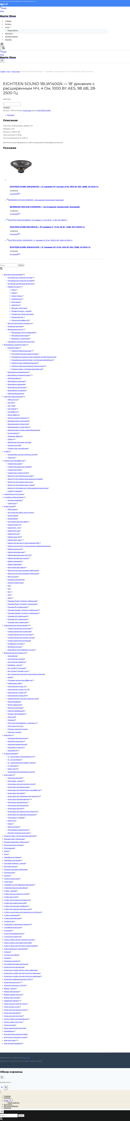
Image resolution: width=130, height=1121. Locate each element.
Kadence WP (26, 1058)
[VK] (1, 5)
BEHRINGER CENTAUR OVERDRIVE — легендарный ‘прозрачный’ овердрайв (45, 207)
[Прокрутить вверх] (2, 1088)
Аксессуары (27, 110)
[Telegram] (6, 5)
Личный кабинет (11, 37)
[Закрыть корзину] (2, 1077)
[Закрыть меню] (0, 1092)
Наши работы (13, 30)
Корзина (8, 40)
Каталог (8, 24)
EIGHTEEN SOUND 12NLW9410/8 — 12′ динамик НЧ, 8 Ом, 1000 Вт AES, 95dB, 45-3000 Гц (50, 247)
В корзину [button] (14, 194)
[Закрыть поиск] (2, 1111)
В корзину (7, 107)
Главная (8, 21)
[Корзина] (2, 44)
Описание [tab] (10, 115)
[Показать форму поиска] (2, 48)
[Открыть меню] (2, 61)
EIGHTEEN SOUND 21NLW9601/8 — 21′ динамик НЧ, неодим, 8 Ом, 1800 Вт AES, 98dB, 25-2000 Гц (54, 187)
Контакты (9, 34)
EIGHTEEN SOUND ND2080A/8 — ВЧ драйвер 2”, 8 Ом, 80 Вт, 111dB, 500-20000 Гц (47, 227)
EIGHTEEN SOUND (44, 110)
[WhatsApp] (4, 5)
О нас (6, 1100)
